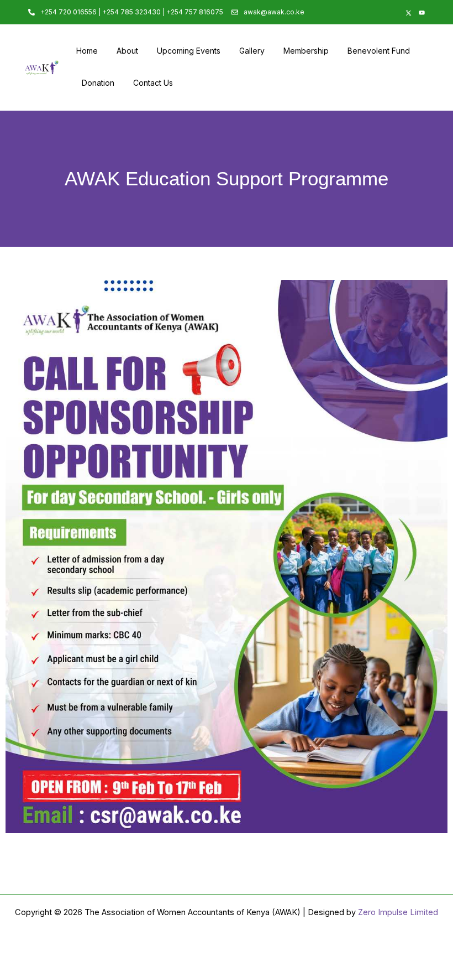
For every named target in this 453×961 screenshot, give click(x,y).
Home (87, 50)
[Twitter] (406, 12)
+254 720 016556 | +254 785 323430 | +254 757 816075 (131, 12)
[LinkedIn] (379, 12)
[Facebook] (392, 12)
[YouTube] (419, 12)
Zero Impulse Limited (398, 912)
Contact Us (153, 82)
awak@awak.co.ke (274, 12)
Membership (306, 50)
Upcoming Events (188, 50)
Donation (98, 82)
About (127, 50)
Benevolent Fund (378, 50)
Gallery (252, 50)
